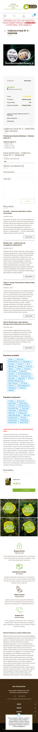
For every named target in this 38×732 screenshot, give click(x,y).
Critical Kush (22, 371)
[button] (5, 16)
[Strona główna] (30, 7)
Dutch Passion (23, 410)
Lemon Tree (29, 366)
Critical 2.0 (11, 385)
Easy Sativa (11, 364)
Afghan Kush (21, 378)
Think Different (12, 388)
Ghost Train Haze (13, 376)
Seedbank (11, 390)
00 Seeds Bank (24, 420)
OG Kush (18, 369)
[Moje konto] (23, 16)
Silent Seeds (11, 413)
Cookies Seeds (23, 403)
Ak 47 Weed (24, 383)
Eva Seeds (23, 417)
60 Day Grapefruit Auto (23, 385)
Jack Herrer (11, 373)
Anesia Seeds (12, 403)
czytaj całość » (29, 237)
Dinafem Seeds (26, 99)
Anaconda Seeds (12, 417)
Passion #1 (21, 364)
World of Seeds (24, 422)
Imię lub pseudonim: (9, 172)
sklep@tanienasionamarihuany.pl (13, 9)
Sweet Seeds (25, 408)
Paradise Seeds (22, 413)
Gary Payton (11, 378)
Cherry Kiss (27, 369)
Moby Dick (11, 366)
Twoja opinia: (7, 179)
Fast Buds (11, 401)
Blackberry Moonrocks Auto (15, 381)
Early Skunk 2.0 (27, 361)
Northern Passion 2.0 (14, 361)
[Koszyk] (33, 16)
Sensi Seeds (11, 405)
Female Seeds (12, 410)
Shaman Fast (20, 359)
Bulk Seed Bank (12, 422)
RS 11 (28, 364)
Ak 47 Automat (12, 371)
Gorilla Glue (23, 388)
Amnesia (10, 369)
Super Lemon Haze (26, 376)
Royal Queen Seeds (13, 408)
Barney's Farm (20, 401)
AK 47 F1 (30, 378)
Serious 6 (10, 359)
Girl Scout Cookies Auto (24, 373)
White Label (27, 415)
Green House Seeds (23, 405)
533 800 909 (13, 6)
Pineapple (19, 366)
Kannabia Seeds (12, 420)
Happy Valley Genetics (14, 415)
